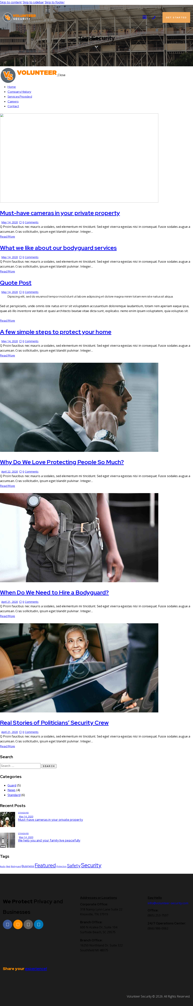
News (11, 790)
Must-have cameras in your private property (60, 213)
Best (8, 866)
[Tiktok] (28, 924)
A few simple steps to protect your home (55, 332)
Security (91, 865)
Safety (73, 865)
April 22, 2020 (9, 471)
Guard (12, 785)
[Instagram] (18, 924)
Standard (14, 795)
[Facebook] (7, 924)
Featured (45, 865)
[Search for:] (20, 766)
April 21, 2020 (9, 602)
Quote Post (15, 282)
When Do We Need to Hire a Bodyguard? (54, 592)
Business (28, 866)
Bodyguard (16, 866)
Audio (3, 866)
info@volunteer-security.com (168, 903)
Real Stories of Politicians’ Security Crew (54, 722)
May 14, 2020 (9, 222)
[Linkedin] (38, 924)
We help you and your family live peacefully (49, 840)
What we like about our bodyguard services (58, 248)
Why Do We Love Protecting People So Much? (62, 462)
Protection (61, 866)
